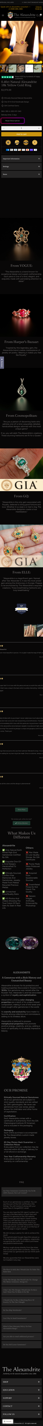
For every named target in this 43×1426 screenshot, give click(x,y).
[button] (30, 630)
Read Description (12, 121)
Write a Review (23, 823)
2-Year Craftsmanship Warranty (23, 2)
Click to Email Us (38, 8)
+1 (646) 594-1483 (15, 9)
